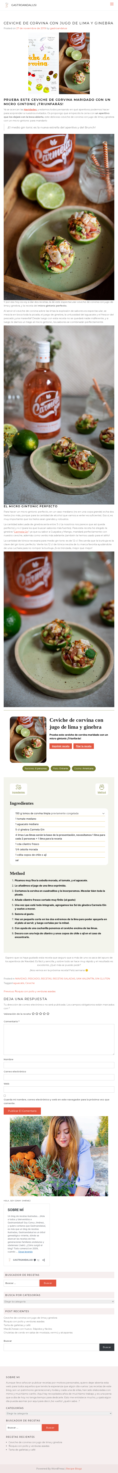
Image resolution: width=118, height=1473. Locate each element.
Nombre (8, 1059)
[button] (103, 813)
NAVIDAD (21, 978)
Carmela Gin (21, 531)
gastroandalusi (58, 28)
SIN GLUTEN (102, 978)
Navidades (30, 109)
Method (102, 792)
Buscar (8, 1340)
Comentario (12, 1021)
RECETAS (46, 978)
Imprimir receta (60, 746)
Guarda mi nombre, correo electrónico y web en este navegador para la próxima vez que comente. (56, 1101)
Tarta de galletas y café (17, 1325)
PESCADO (34, 978)
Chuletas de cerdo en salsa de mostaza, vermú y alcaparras (38, 1332)
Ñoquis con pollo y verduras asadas (24, 1321)
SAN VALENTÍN (85, 978)
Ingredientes (18, 792)
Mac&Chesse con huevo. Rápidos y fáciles (28, 1328)
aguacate (18, 983)
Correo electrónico (15, 1071)
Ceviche (30, 983)
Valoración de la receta (17, 1013)
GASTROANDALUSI (24, 5)
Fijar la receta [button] (83, 746)
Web (6, 1083)
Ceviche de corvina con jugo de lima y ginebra (30, 1317)
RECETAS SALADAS (64, 978)
